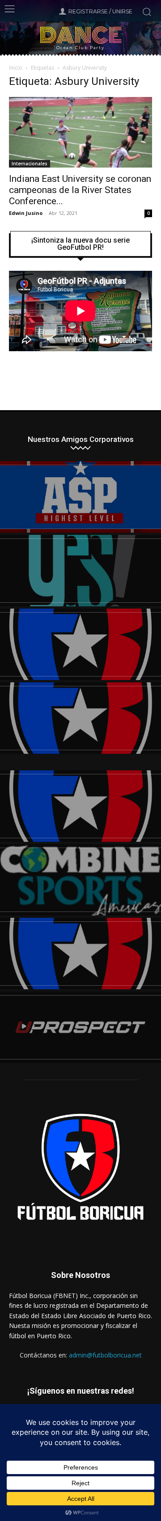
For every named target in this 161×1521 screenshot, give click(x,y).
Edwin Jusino (25, 213)
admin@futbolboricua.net (105, 1355)
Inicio (15, 67)
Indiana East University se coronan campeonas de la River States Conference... (80, 189)
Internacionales (29, 163)
